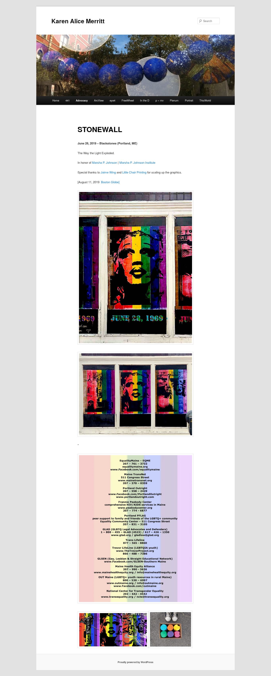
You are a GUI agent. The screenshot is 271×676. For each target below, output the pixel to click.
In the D (144, 100)
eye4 (112, 100)
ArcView (99, 100)
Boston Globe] (110, 182)
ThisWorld (205, 100)
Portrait (189, 100)
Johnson (111, 162)
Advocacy (82, 100)
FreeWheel (128, 100)
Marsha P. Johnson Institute (137, 162)
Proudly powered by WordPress (135, 662)
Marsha (97, 162)
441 (67, 100)
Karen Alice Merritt (78, 21)
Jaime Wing (108, 172)
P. (104, 162)
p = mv (160, 100)
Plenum (174, 100)
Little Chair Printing (134, 172)
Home (55, 100)
